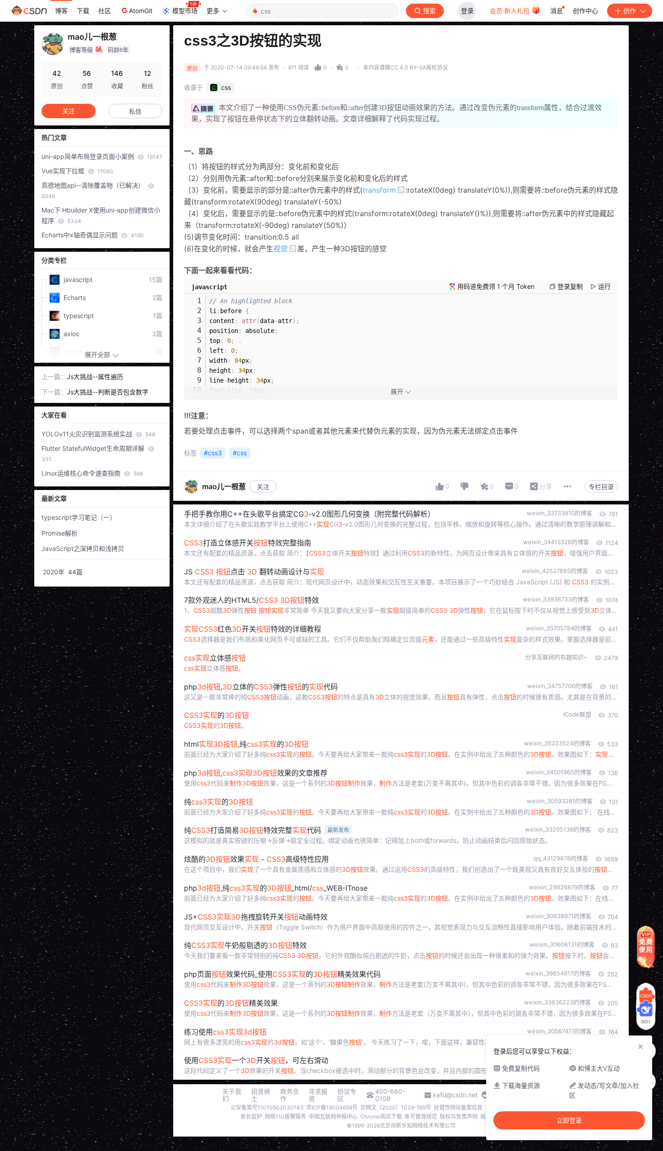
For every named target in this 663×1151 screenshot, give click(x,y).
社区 (104, 10)
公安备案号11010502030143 (267, 1107)
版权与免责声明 (459, 1116)
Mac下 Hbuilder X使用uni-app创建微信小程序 (100, 215)
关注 (263, 486)
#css (240, 453)
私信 (135, 111)
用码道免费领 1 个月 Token (495, 286)
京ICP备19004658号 (332, 1107)
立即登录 (569, 1120)
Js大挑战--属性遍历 (95, 376)
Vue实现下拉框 (77, 171)
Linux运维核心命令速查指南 (92, 473)
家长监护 (251, 1116)
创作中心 (585, 10)
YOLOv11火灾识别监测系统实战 (98, 434)
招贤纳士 (260, 1095)
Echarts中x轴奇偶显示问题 (92, 235)
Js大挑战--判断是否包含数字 (107, 392)
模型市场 (185, 10)
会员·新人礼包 (510, 10)
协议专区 (346, 1095)
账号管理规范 (421, 1116)
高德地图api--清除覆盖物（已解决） (93, 190)
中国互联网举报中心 (333, 1116)
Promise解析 (59, 533)
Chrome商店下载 (381, 1116)
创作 (629, 10)
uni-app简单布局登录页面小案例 (101, 156)
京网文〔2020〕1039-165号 (395, 1107)
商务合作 (289, 1095)
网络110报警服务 (285, 1116)
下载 (83, 10)
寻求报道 (317, 1095)
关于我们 (231, 1095)
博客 (61, 10)
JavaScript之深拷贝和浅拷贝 (82, 548)
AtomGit (140, 10)
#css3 (213, 453)
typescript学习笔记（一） (78, 517)
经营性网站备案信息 (458, 1107)
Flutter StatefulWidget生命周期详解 (93, 453)
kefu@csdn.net (455, 1095)
